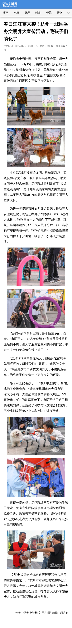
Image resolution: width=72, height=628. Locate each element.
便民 (49, 12)
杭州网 (50, 46)
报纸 (59, 12)
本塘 (16, 12)
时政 (38, 12)
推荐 (5, 12)
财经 (27, 12)
